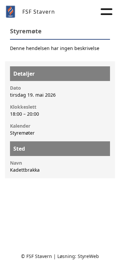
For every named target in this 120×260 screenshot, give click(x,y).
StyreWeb (88, 256)
